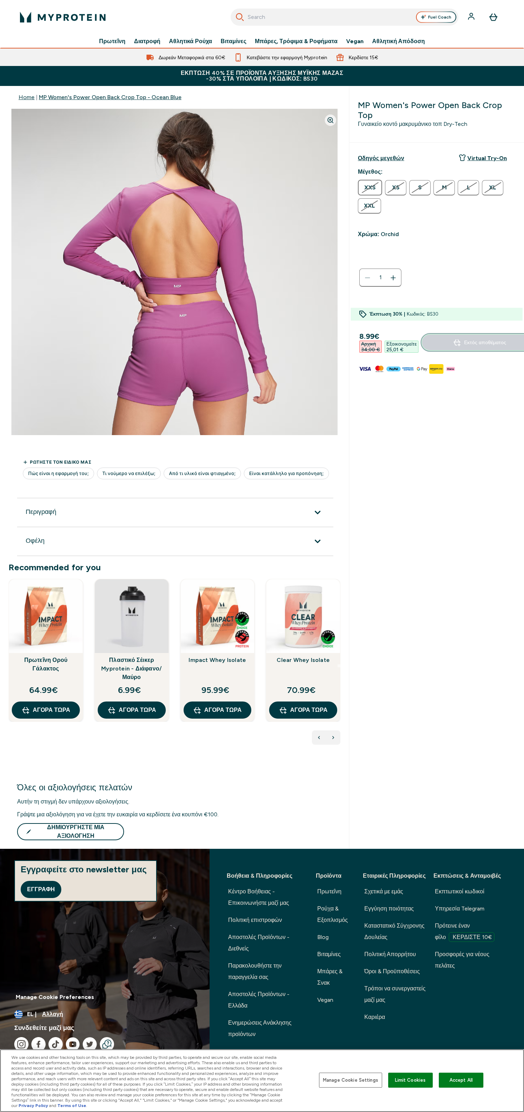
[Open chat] (107, 1044)
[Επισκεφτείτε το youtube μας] (73, 1044)
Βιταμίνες (233, 41)
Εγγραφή (41, 889)
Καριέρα (374, 1017)
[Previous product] (319, 737)
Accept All (461, 1080)
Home (27, 97)
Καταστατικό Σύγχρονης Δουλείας (394, 931)
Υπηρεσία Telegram (459, 909)
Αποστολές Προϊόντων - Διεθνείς (258, 943)
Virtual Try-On (487, 158)
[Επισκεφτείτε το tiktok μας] (55, 1044)
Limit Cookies (410, 1080)
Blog (323, 937)
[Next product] (333, 737)
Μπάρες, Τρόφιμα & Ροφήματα (296, 41)
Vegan (355, 41)
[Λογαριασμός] (472, 17)
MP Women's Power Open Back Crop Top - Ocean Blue (110, 97)
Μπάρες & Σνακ (330, 977)
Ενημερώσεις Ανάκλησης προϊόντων (260, 1028)
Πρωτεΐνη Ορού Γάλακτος (46, 664)
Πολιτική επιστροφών (255, 920)
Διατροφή (147, 41)
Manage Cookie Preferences (55, 997)
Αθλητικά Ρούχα (190, 41)
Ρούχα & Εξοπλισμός (332, 914)
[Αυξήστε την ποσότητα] (393, 277)
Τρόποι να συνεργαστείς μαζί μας (395, 994)
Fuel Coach (439, 17)
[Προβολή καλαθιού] (493, 17)
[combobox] (344, 17)
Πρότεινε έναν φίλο (463, 931)
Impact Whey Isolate (217, 660)
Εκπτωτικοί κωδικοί (459, 891)
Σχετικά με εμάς (383, 891)
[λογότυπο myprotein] (63, 17)
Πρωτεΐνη (112, 41)
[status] (380, 277)
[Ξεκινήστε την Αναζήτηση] (240, 17)
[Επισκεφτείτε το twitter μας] (90, 1044)
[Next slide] (339, 665)
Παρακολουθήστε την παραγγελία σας (255, 971)
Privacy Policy (33, 1105)
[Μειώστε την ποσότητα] (367, 277)
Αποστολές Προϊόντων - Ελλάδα (258, 1000)
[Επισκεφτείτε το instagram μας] (21, 1044)
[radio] (370, 187)
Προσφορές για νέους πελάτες (462, 960)
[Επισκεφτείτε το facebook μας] (38, 1044)
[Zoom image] (330, 120)
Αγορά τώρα (51, 710)
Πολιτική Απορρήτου (390, 954)
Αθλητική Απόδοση (398, 41)
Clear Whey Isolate (303, 660)
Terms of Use (71, 1105)
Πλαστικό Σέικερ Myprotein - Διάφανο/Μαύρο (131, 668)
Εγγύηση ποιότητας (389, 909)
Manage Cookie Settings (350, 1080)
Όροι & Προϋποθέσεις (392, 971)
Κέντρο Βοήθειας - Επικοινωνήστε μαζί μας (258, 897)
